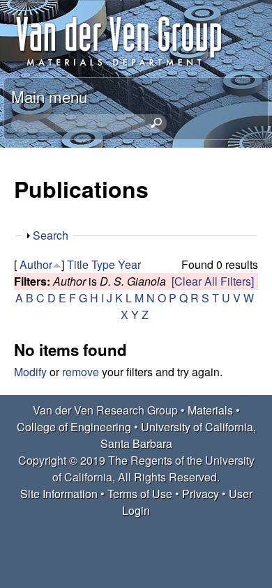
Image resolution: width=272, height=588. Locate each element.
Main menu (49, 96)
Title (78, 264)
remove (80, 372)
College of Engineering (74, 427)
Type (103, 264)
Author (36, 264)
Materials (210, 410)
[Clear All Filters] (213, 281)
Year (129, 264)
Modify (30, 372)
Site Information (59, 494)
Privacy (200, 494)
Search (50, 235)
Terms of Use (139, 494)
